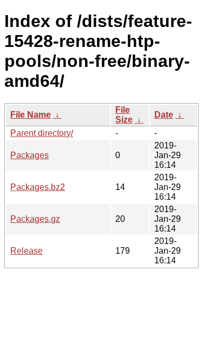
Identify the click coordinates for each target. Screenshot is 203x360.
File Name (30, 114)
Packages (29, 155)
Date (163, 114)
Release (26, 250)
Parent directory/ (41, 133)
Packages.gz (35, 218)
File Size (124, 114)
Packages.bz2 (37, 187)
